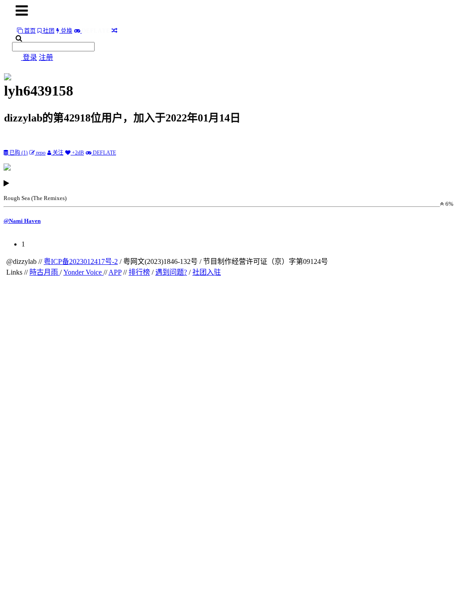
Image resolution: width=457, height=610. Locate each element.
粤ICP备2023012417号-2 (81, 261)
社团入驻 (206, 272)
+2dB (77, 153)
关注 (57, 153)
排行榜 (139, 272)
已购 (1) (18, 153)
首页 (29, 30)
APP (114, 272)
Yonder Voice (83, 272)
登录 (30, 57)
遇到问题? (171, 272)
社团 (48, 30)
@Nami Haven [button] (22, 220)
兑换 (65, 30)
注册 (46, 57)
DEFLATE (103, 153)
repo (40, 153)
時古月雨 (44, 272)
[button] (228, 191)
